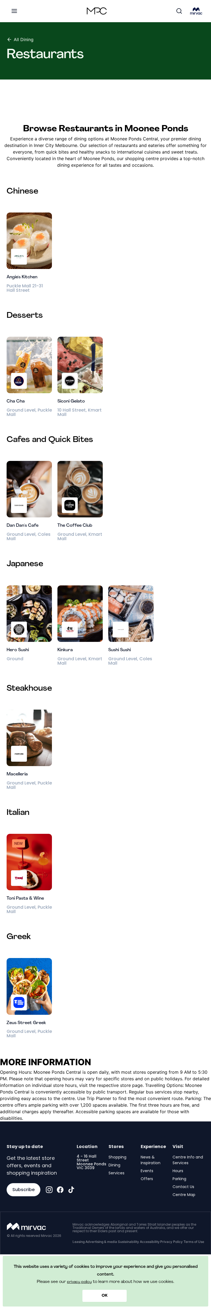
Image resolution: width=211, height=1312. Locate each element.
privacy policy (79, 1282)
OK (104, 1296)
